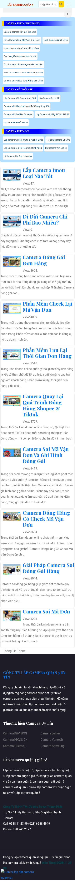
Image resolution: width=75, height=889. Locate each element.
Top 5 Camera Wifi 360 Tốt (56, 40)
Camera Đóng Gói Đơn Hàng (44, 260)
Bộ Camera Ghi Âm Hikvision (18, 156)
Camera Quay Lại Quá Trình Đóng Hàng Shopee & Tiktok (43, 405)
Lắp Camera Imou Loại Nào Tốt (44, 173)
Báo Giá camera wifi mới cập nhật (20, 32)
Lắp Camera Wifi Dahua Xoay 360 (20, 98)
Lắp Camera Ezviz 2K (49, 98)
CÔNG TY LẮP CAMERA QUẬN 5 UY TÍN (34, 675)
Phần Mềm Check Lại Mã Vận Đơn (47, 306)
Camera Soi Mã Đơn (46, 611)
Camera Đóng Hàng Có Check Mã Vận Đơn (46, 518)
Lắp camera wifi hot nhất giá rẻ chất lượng (23, 140)
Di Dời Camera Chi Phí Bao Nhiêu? (45, 219)
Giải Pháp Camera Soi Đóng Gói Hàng (48, 568)
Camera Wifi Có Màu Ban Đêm (18, 114)
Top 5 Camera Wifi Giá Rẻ (16, 122)
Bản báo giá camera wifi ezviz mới (20, 56)
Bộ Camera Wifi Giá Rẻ (56, 148)
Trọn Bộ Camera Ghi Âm (58, 140)
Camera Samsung (53, 746)
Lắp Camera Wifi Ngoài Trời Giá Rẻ (52, 114)
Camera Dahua (50, 733)
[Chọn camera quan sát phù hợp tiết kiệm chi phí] (68, 14)
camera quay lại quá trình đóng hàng (21, 48)
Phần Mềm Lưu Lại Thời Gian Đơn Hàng (47, 353)
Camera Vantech (52, 739)
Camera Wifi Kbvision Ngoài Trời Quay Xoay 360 (26, 106)
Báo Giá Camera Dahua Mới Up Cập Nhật (23, 72)
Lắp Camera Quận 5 (20, 4)
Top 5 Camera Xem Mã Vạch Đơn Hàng (22, 40)
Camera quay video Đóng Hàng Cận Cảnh (23, 81)
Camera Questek (14, 746)
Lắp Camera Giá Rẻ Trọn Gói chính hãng (23, 148)
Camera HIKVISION (15, 739)
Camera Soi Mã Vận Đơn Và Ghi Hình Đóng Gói (46, 455)
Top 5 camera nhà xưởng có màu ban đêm (23, 64)
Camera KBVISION (15, 733)
